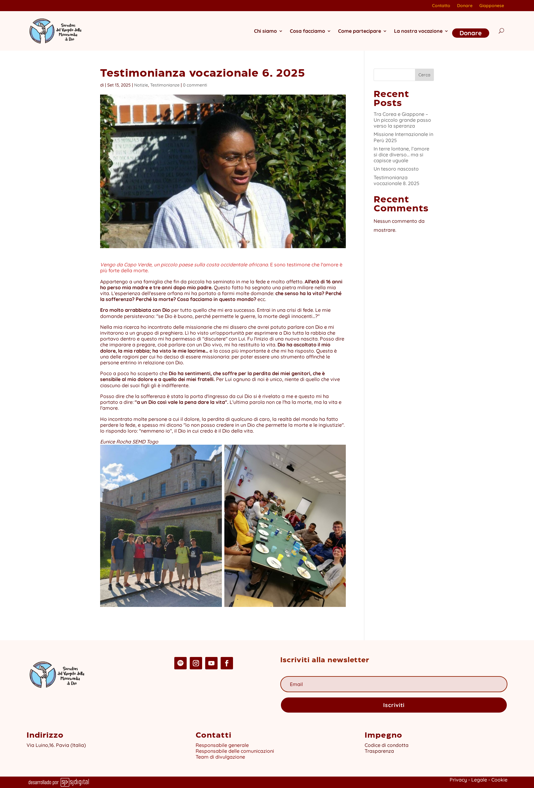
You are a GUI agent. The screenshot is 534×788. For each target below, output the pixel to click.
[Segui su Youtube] (211, 663)
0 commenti (195, 85)
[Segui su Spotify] (180, 663)
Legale (479, 780)
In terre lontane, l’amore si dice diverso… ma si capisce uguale (401, 154)
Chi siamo (265, 31)
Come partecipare (359, 31)
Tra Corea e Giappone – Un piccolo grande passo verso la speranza (402, 120)
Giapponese (491, 5)
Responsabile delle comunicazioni (235, 751)
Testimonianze (165, 85)
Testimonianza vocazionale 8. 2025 (396, 180)
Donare (465, 5)
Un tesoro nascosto (396, 169)
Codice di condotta (387, 745)
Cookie (499, 780)
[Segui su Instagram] (196, 663)
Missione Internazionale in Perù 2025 (403, 137)
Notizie (141, 85)
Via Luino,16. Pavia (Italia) (56, 745)
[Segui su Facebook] (227, 663)
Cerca (424, 75)
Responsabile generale (222, 745)
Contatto (441, 5)
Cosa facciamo (307, 31)
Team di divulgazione (220, 757)
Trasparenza (379, 751)
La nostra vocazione (418, 31)
